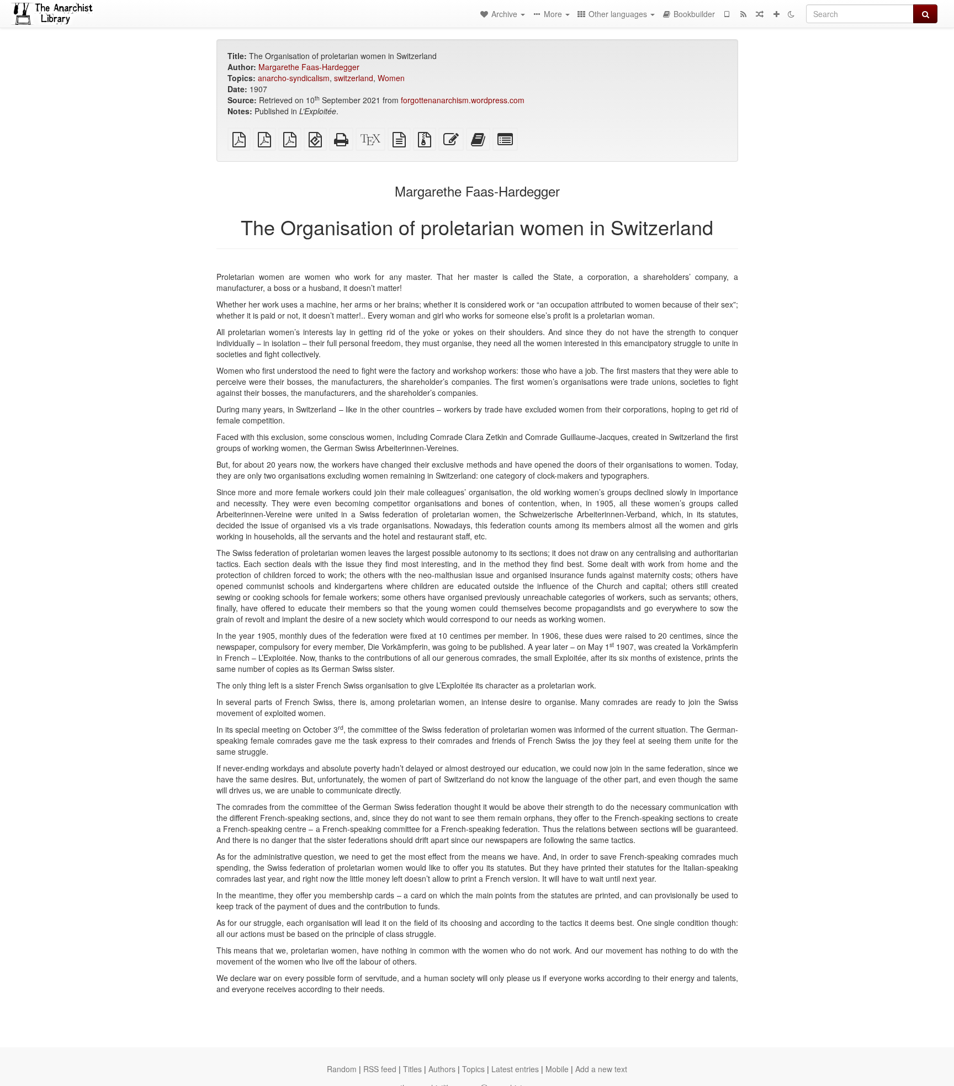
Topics (473, 1068)
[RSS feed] (743, 14)
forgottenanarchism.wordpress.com (462, 99)
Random (342, 1068)
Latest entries (515, 1068)
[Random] (759, 14)
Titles (412, 1068)
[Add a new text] (776, 14)
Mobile (557, 1068)
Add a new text (601, 1068)
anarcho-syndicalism (294, 77)
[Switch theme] (791, 14)
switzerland (353, 77)
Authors (441, 1068)
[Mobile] (726, 14)
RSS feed (379, 1068)
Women (391, 77)
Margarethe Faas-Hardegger (308, 66)
